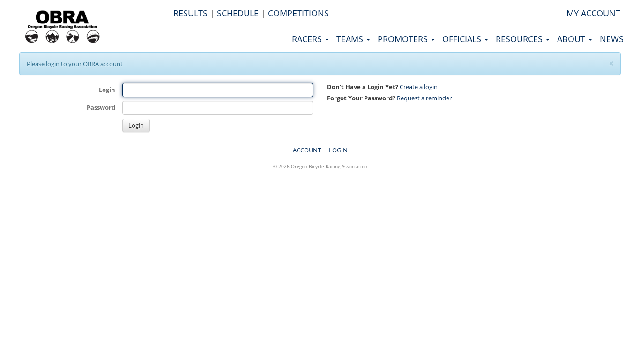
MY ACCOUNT (593, 13)
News (612, 39)
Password (101, 107)
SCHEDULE (238, 13)
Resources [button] (520, 39)
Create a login (419, 86)
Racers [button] (308, 39)
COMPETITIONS (298, 13)
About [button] (572, 39)
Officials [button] (463, 39)
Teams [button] (350, 39)
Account (307, 150)
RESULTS (190, 13)
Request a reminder (424, 98)
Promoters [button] (404, 39)
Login (107, 89)
